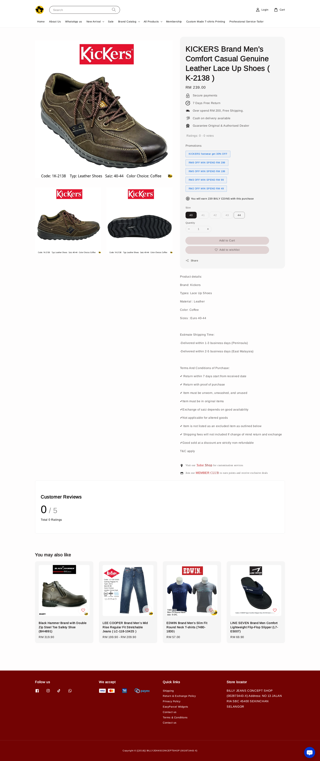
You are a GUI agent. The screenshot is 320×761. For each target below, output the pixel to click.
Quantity (190, 222)
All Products (151, 21)
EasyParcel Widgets (175, 706)
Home (41, 21)
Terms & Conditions (175, 717)
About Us (55, 21)
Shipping (168, 690)
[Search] (114, 9)
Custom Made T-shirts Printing (205, 21)
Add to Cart (227, 240)
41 (203, 215)
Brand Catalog (127, 21)
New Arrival (93, 21)
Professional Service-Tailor (246, 21)
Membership (174, 21)
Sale (111, 21)
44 (239, 215)
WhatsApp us (73, 21)
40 (191, 215)
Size (188, 207)
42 (215, 215)
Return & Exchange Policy (179, 695)
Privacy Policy (171, 701)
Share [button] (194, 260)
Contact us (169, 712)
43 (227, 215)
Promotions (194, 145)
